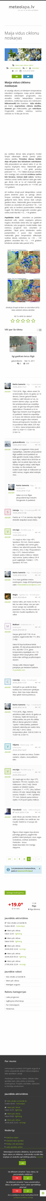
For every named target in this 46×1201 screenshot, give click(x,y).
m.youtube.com (19, 670)
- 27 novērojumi (29, 510)
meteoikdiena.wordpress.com (29, 585)
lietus (17, 65)
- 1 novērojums (35, 384)
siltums (25, 65)
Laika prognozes (15, 68)
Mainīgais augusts (13, 984)
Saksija (16, 510)
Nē (17, 1178)
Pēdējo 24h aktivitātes (15, 1144)
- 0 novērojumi (35, 442)
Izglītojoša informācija (15, 1001)
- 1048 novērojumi (33, 810)
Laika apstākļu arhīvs (14, 1147)
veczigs (16, 530)
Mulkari (16, 624)
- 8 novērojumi (34, 595)
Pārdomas (10, 1009)
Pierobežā (17, 810)
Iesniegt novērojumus (15, 893)
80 (26, 68)
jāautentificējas (25, 871)
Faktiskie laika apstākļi (15, 1141)
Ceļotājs (16, 680)
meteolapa (35, 68)
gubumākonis (17, 361)
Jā (28, 1178)
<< (9, 859)
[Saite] (23, 344)
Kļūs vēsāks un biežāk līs (17, 923)
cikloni (31, 65)
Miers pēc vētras (13, 930)
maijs (21, 65)
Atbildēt (8, 391)
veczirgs (22, 949)
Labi (22, 1163)
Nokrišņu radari (12, 1137)
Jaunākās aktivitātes (16, 918)
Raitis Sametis (19, 384)
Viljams (16, 745)
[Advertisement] (23, 18)
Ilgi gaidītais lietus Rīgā (23, 356)
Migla (15, 595)
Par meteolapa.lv (12, 1005)
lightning (18, 934)
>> (38, 859)
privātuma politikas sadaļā (23, 1197)
